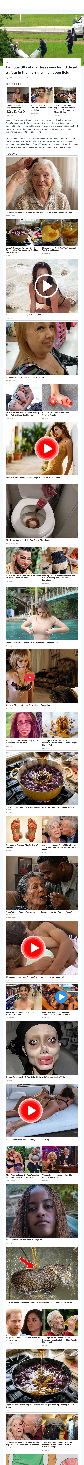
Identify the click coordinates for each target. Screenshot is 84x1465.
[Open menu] (79, 4)
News (8, 63)
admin (10, 78)
